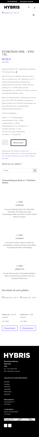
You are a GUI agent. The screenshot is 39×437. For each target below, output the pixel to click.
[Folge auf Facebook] (5, 425)
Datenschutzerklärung (11, 361)
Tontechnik (6, 381)
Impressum (7, 364)
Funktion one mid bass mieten (20, 156)
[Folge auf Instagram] (9, 425)
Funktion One (24, 151)
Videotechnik (7, 389)
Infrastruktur (7, 394)
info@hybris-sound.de (13, 371)
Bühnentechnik (7, 391)
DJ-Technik (7, 384)
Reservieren (18, 143)
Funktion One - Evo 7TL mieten (19, 153)
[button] (34, 15)
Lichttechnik (7, 386)
